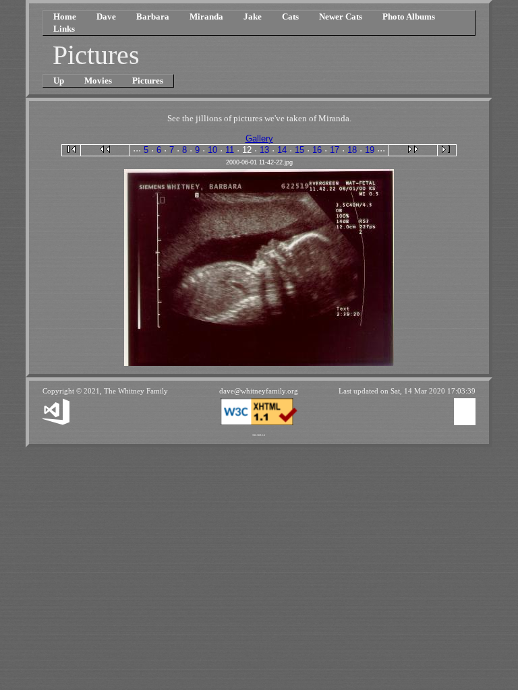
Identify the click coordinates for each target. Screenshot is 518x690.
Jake (252, 16)
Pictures (147, 80)
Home (64, 16)
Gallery (259, 138)
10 (212, 150)
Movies (98, 80)
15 (299, 150)
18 (352, 150)
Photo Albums (408, 16)
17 (334, 150)
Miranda (206, 16)
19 (369, 150)
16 (317, 150)
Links (64, 29)
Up (58, 80)
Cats (290, 16)
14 (282, 150)
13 (264, 150)
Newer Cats (340, 16)
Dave (106, 16)
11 (229, 150)
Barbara (152, 16)
